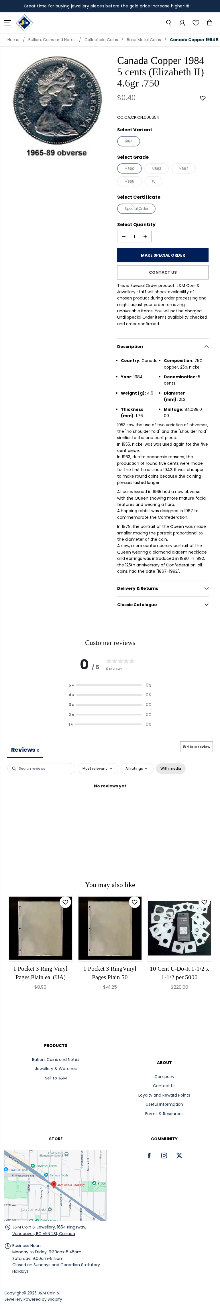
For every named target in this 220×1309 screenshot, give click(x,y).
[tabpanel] (110, 805)
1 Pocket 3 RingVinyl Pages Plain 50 (109, 973)
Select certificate (138, 197)
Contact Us (164, 1086)
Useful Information (164, 1104)
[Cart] (209, 23)
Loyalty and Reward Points (164, 1095)
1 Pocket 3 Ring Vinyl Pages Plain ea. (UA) (40, 973)
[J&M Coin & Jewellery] (24, 22)
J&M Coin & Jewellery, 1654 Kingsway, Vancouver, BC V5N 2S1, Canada (49, 1230)
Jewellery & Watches (56, 1068)
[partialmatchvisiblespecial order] (57, 108)
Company (164, 1076)
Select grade (133, 157)
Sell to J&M (56, 1078)
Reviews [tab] (25, 750)
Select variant (134, 129)
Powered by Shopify (42, 1299)
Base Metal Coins (144, 40)
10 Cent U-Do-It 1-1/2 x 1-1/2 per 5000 (179, 973)
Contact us (163, 272)
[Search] (168, 23)
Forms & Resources (164, 1114)
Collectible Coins (101, 40)
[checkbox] (171, 768)
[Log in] (182, 23)
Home (13, 40)
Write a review (196, 746)
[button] (7, 23)
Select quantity (136, 224)
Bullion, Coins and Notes (52, 40)
